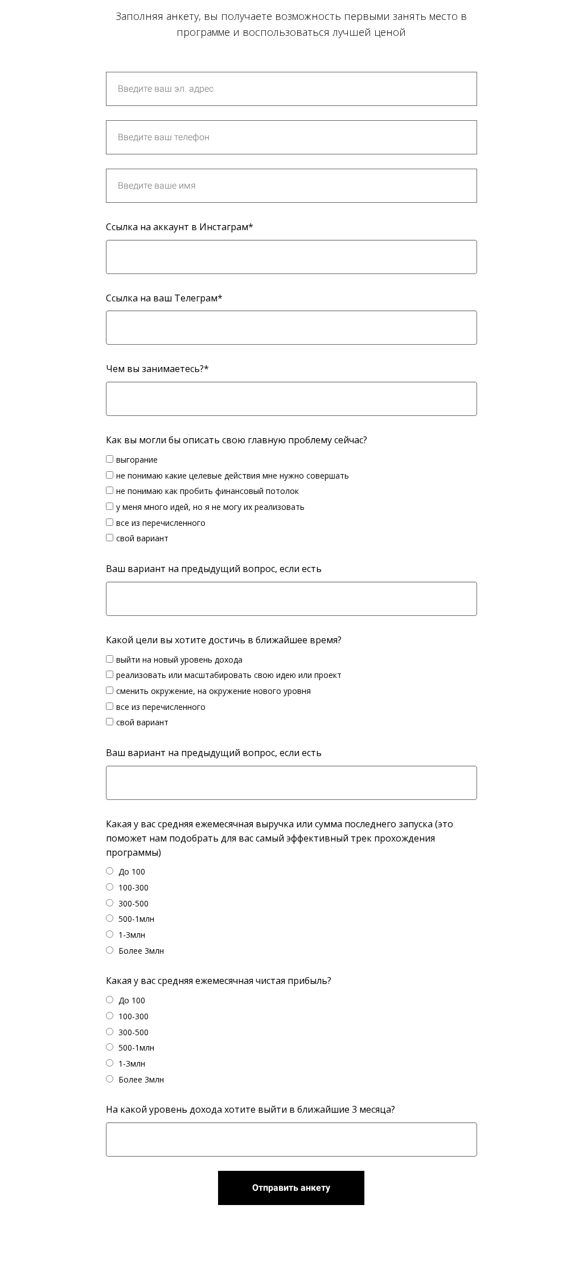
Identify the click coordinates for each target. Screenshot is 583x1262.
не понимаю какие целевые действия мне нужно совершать (232, 475)
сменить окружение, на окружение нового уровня (213, 690)
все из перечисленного (161, 522)
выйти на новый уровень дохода (179, 659)
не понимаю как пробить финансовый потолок (207, 490)
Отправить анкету (291, 1187)
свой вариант (142, 538)
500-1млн (135, 918)
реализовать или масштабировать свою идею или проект (229, 674)
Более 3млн (140, 950)
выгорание (137, 459)
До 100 (130, 871)
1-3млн (130, 934)
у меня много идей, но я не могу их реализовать (210, 506)
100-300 (132, 887)
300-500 (132, 903)
